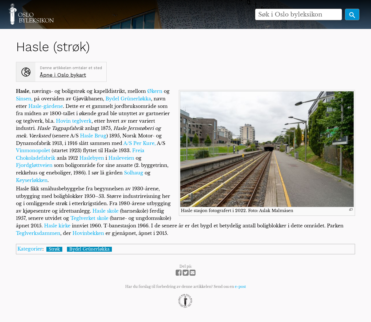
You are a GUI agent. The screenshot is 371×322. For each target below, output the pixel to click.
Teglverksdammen (38, 233)
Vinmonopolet (33, 150)
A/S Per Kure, (139, 143)
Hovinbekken (88, 233)
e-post (240, 286)
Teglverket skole (89, 218)
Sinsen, (24, 99)
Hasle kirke (57, 226)
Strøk (54, 249)
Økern (154, 91)
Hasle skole (105, 211)
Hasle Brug (93, 136)
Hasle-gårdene (45, 106)
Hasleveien (121, 158)
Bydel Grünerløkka (128, 99)
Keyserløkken (32, 180)
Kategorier (29, 249)
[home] (31, 14)
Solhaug (133, 173)
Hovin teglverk (74, 121)
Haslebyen (91, 158)
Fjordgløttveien (34, 165)
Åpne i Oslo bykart (63, 75)
